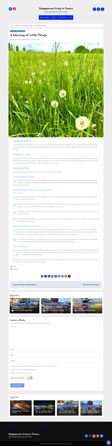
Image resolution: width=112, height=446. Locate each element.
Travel (29, 303)
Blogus (61, 443)
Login (70, 17)
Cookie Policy (44, 425)
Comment (13, 326)
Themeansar (68, 443)
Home (54, 17)
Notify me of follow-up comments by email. (24, 369)
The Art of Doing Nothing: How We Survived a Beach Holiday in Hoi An (44, 412)
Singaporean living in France (56, 8)
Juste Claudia (18, 39)
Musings (15, 408)
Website (12, 360)
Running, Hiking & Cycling (17, 31)
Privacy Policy (13, 425)
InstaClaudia (62, 17)
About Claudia (44, 17)
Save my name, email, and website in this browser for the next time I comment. (34, 366)
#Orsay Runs (36, 39)
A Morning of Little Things (28, 35)
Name (12, 349)
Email (11, 355)
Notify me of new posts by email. (21, 373)
